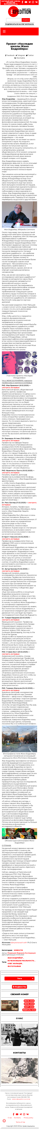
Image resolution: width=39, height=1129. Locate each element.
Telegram (21, 55)
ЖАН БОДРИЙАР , (16, 958)
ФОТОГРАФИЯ (14, 966)
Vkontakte (20, 58)
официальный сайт (18, 943)
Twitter (31, 55)
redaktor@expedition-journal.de (21, 1099)
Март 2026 (29, 1007)
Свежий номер (19, 994)
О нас (10, 1118)
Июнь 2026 (29, 1004)
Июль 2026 (29, 1001)
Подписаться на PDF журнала (19, 24)
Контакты (17, 1118)
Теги (19, 978)
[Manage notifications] (4, 1120)
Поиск (26, 20)
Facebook (10, 55)
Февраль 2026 (29, 1010)
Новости (18, 950)
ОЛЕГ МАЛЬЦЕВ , (15, 963)
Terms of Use (20, 1122)
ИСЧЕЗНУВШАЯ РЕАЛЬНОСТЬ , (21, 961)
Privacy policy (28, 1118)
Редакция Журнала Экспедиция (22, 953)
